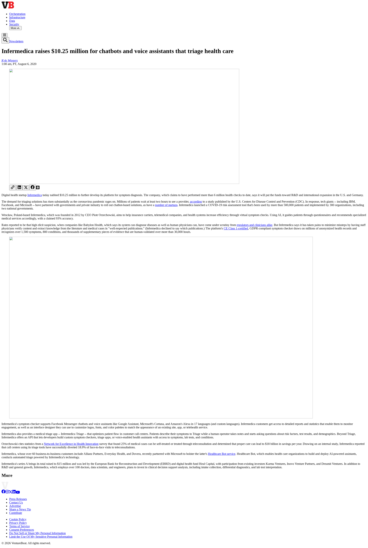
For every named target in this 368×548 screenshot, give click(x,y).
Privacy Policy (18, 522)
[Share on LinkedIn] (19, 187)
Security (14, 24)
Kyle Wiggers (10, 60)
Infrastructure (17, 17)
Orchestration (17, 14)
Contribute (15, 512)
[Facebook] (3, 492)
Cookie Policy (17, 519)
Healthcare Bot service (221, 453)
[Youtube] (18, 492)
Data (12, 20)
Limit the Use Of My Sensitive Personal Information (40, 536)
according (196, 201)
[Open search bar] (5, 40)
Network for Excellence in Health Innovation (71, 443)
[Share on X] (26, 187)
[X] (10, 492)
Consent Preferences (21, 529)
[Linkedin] (14, 492)
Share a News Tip (20, 509)
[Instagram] (7, 492)
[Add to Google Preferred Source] (37, 188)
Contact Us (16, 502)
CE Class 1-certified (236, 228)
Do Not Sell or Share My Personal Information (37, 533)
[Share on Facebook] (32, 187)
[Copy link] (12, 187)
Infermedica (34, 195)
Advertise (15, 506)
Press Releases (18, 499)
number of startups (166, 205)
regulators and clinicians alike (254, 225)
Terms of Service (19, 526)
